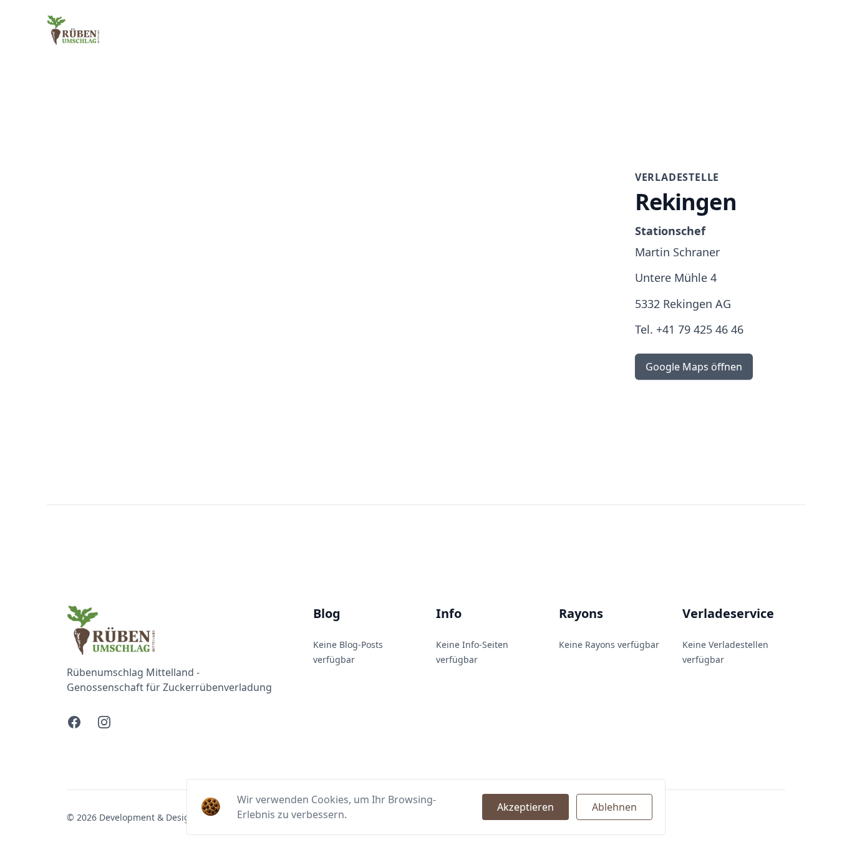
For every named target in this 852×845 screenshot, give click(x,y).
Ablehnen (614, 807)
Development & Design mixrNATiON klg (181, 817)
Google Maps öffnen (694, 367)
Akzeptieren (525, 807)
